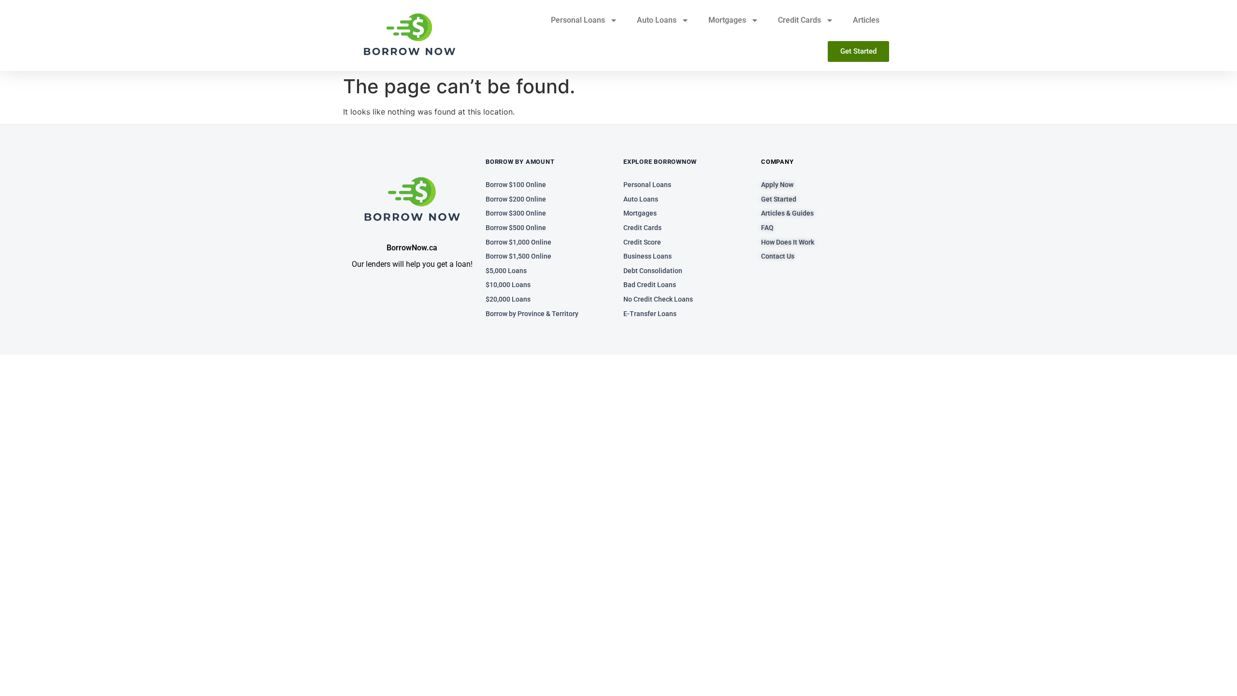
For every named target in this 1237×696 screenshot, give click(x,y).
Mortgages (727, 20)
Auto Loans (656, 20)
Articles (866, 20)
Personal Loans (578, 20)
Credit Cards (799, 20)
